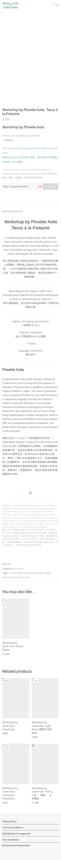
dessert (40, 572)
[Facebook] (3, 852)
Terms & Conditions (12, 827)
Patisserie (18, 568)
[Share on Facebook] (3, 195)
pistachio (16, 577)
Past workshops (10, 839)
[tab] (30, 211)
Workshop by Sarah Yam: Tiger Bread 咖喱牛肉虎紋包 (42, 727)
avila (19, 572)
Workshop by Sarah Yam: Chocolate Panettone (10, 793)
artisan (12, 572)
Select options (8, 653)
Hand (47, 572)
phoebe (6, 577)
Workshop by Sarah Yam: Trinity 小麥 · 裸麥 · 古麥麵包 (42, 793)
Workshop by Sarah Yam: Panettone (10, 725)
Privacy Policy (9, 821)
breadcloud (29, 572)
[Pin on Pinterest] (12, 195)
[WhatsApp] (13, 852)
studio (26, 577)
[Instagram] (8, 852)
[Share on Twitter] (8, 195)
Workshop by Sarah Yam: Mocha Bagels (12, 646)
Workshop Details (12, 211)
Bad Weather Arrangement (16, 833)
